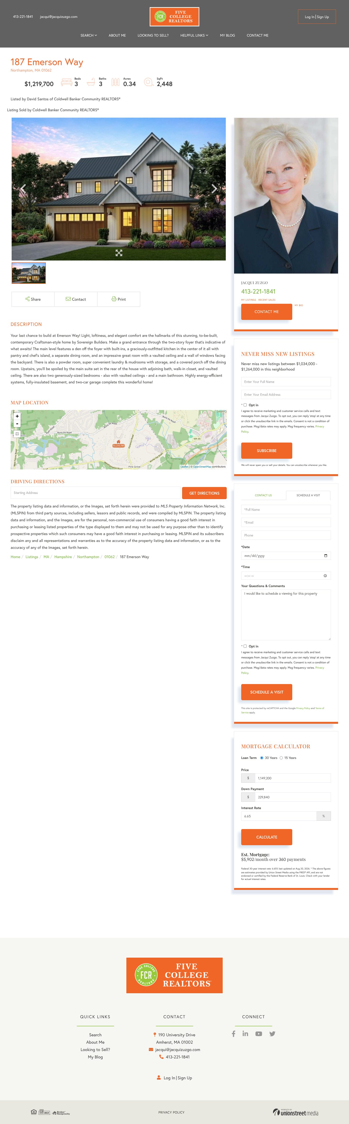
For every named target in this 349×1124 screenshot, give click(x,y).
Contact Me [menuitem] (258, 35)
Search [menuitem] (86, 35)
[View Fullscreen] (17, 434)
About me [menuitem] (117, 35)
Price (245, 770)
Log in (309, 16)
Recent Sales (267, 299)
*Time (245, 567)
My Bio (299, 305)
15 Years (290, 757)
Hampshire (63, 556)
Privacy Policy (303, 708)
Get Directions (204, 493)
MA (46, 556)
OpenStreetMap (202, 466)
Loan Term (249, 758)
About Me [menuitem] (95, 1042)
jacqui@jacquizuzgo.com (59, 16)
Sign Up (323, 16)
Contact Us (263, 495)
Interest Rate (251, 808)
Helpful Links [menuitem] (192, 35)
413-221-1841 (23, 16)
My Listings (248, 299)
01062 (109, 556)
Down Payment (252, 789)
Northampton (88, 556)
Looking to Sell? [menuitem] (153, 35)
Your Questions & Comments (263, 586)
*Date (245, 547)
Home (15, 556)
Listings (32, 556)
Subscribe (267, 450)
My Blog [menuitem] (227, 35)
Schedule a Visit (308, 495)
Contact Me (267, 311)
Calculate (266, 837)
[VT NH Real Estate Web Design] (295, 1112)
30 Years (271, 757)
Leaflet (185, 466)
